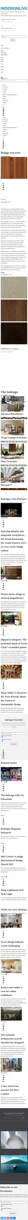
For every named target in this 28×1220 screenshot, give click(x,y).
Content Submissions (12, 1109)
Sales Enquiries (22, 1109)
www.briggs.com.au (6, 274)
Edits (4, 98)
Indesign (3, 518)
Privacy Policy (17, 1111)
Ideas (4, 92)
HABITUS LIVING (14, 1153)
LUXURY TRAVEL (14, 1177)
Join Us (12, 40)
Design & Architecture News (8, 19)
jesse (4, 199)
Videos (5, 96)
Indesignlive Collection (6, 739)
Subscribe (5, 100)
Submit (5, 102)
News (4, 85)
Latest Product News (7, 28)
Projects (5, 89)
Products (5, 87)
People (5, 91)
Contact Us (10, 1111)
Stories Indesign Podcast (10, 94)
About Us (3, 1109)
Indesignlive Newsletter (7, 735)
